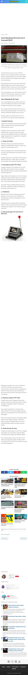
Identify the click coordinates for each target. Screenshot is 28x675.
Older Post (23, 538)
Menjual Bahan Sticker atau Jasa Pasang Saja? (7, 485)
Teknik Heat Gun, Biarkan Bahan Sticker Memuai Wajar (20, 486)
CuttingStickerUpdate (17, 673)
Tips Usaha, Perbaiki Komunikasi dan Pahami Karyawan (6, 497)
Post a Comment (5, 534)
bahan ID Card (15, 76)
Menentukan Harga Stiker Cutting (17, 616)
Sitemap (14, 668)
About (3, 666)
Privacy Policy (15, 666)
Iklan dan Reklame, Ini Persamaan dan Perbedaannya (19, 510)
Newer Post (4, 538)
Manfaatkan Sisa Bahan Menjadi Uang (20, 521)
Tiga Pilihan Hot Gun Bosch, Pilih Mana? (7, 524)
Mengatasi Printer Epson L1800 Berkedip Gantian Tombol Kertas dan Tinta (16, 639)
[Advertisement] (14, 18)
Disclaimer (23, 666)
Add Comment (12, 43)
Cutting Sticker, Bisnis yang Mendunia (7, 508)
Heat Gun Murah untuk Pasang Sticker (20, 496)
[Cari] (26, 1)
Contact (8, 666)
